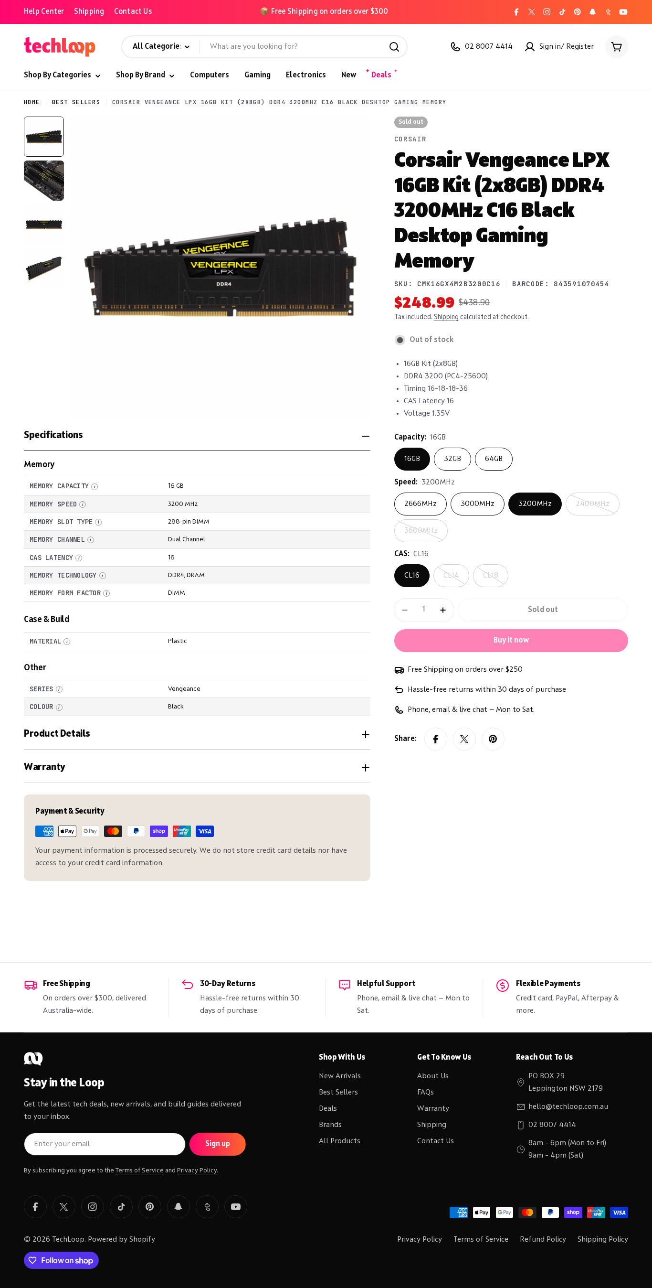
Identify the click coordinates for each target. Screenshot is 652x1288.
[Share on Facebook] (435, 739)
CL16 (412, 576)
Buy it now (511, 640)
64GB (494, 459)
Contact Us (133, 12)
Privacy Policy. (197, 1170)
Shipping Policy (603, 1240)
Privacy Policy (419, 1240)
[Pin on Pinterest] (493, 739)
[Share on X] (464, 739)
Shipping (89, 12)
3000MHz (477, 504)
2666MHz (420, 504)
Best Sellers (76, 102)
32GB (452, 459)
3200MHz (535, 504)
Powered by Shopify (121, 1240)
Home (32, 102)
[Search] (394, 47)
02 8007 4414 (552, 1125)
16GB (412, 459)
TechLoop (68, 1240)
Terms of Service (140, 1170)
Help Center (44, 12)
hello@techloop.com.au (568, 1107)
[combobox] (264, 46)
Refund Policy (543, 1240)
